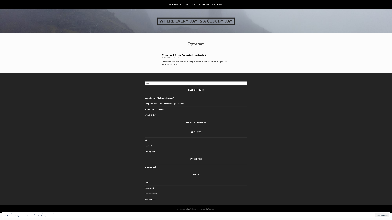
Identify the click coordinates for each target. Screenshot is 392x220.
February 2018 (150, 152)
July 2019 (148, 140)
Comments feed (151, 194)
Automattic (211, 209)
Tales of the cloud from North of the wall (204, 4)
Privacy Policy (175, 4)
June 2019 (148, 146)
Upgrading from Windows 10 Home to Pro (160, 98)
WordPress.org (150, 199)
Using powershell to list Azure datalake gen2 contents (184, 55)
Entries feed (149, 188)
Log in (147, 182)
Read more (174, 64)
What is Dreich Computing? (155, 109)
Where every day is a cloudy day (195, 21)
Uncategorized (150, 167)
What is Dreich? (150, 115)
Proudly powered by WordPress (186, 209)
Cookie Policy (42, 216)
